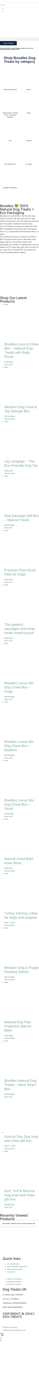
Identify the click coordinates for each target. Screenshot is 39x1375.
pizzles (29, 89)
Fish (10, 140)
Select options (9, 925)
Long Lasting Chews (10, 89)
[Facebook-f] (3, 1253)
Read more (8, 364)
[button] (19, 39)
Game (29, 113)
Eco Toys (29, 164)
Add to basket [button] (9, 419)
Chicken (29, 140)
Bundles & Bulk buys (10, 187)
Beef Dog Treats (10, 164)
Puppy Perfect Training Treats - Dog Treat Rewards (10, 115)
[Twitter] (8, 1253)
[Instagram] (5, 1253)
